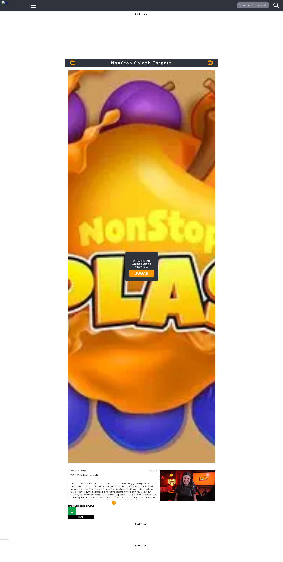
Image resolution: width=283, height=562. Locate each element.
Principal (73, 471)
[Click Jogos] (7, 3)
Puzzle (83, 471)
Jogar (141, 273)
